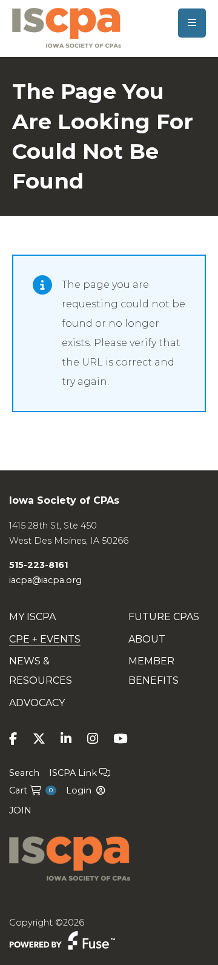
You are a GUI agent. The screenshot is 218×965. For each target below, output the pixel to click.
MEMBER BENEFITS (153, 670)
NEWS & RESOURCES (40, 670)
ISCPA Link (74, 772)
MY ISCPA (32, 617)
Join (20, 810)
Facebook (13, 738)
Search (24, 772)
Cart (31, 790)
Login (78, 790)
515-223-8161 (38, 564)
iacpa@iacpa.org (45, 580)
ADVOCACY (37, 703)
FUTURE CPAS (163, 617)
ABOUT (146, 639)
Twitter (39, 738)
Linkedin (66, 738)
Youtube (120, 738)
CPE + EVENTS (45, 639)
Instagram (92, 738)
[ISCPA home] (66, 27)
